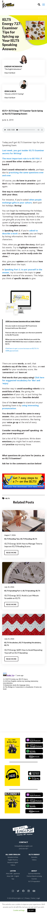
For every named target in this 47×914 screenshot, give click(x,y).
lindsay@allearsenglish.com (23, 846)
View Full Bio (9, 73)
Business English (13, 862)
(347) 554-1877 (23, 849)
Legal (38, 898)
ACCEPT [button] (31, 910)
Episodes (34, 857)
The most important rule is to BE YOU (21, 158)
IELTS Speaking (29, 591)
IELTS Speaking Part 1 (13, 591)
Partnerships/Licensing (34, 876)
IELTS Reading (26, 539)
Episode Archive (13, 857)
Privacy (27, 898)
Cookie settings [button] (19, 910)
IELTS (4, 110)
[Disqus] (23, 699)
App (13, 879)
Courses (34, 879)
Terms (33, 898)
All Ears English (13, 854)
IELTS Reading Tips (12, 539)
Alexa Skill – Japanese (13, 873)
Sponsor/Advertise (34, 873)
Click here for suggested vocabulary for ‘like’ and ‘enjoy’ (23, 380)
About (34, 871)
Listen (13, 871)
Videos (13, 865)
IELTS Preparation (34, 881)
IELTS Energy (34, 854)
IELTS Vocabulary (11, 642)
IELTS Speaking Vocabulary (30, 642)
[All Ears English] (23, 830)
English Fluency (13, 860)
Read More (11, 552)
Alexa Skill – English (13, 876)
